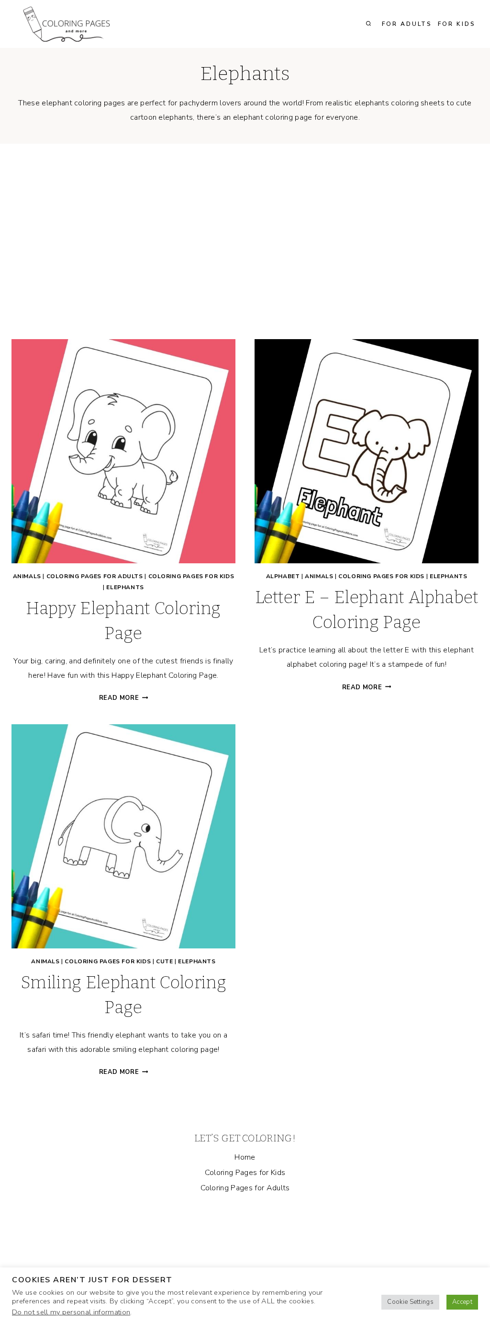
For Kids (457, 24)
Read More (123, 698)
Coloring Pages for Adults (94, 576)
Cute (164, 961)
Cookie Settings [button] (410, 1302)
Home (244, 1157)
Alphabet (283, 576)
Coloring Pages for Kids (191, 576)
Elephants (125, 587)
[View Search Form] (368, 24)
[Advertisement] (245, 249)
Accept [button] (462, 1302)
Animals (27, 576)
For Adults (407, 24)
